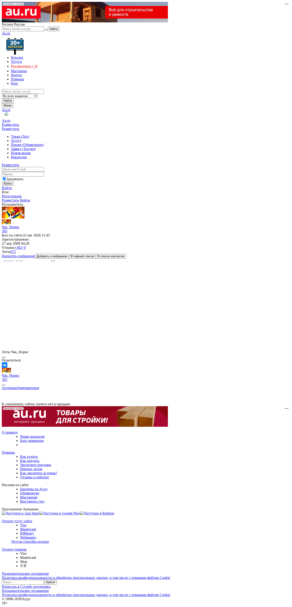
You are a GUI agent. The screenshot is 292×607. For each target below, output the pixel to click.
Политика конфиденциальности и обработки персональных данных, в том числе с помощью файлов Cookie (86, 578)
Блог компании (32, 441)
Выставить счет (32, 501)
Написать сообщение (18, 256)
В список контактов (111, 256)
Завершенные (28, 388)
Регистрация (11, 196)
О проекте (10, 432)
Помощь (8, 452)
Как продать (29, 461)
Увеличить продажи (35, 465)
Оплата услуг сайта (17, 521)
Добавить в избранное (51, 256)
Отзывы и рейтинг (34, 477)
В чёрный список (82, 256)
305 (4, 231)
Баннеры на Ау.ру (34, 489)
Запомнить (14, 179)
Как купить (29, 457)
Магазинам (28, 497)
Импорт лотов (31, 469)
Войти (7, 188)
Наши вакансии (32, 436)
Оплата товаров (14, 549)
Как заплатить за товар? (38, 473)
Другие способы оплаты (30, 541)
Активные (10, 388)
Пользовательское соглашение (25, 573)
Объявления (29, 493)
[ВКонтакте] (4, 365)
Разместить (10, 125)
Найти (8, 100)
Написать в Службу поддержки (26, 586)
